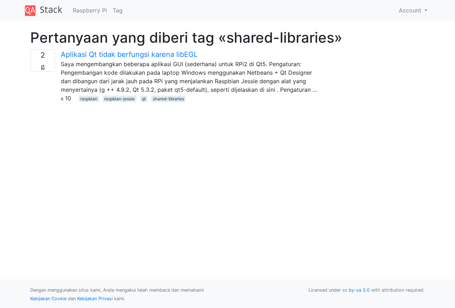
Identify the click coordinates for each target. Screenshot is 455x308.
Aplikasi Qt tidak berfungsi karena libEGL (129, 54)
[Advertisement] (176, 152)
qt (144, 98)
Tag (118, 10)
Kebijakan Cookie (48, 298)
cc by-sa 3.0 (356, 290)
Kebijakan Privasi (95, 298)
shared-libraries (168, 98)
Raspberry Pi (90, 10)
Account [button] (411, 10)
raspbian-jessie (119, 98)
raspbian (88, 98)
